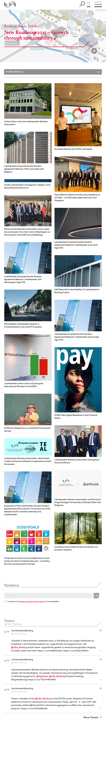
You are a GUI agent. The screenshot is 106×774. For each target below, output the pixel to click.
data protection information (32, 602)
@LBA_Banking (18, 634)
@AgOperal (42, 676)
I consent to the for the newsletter (33, 602)
